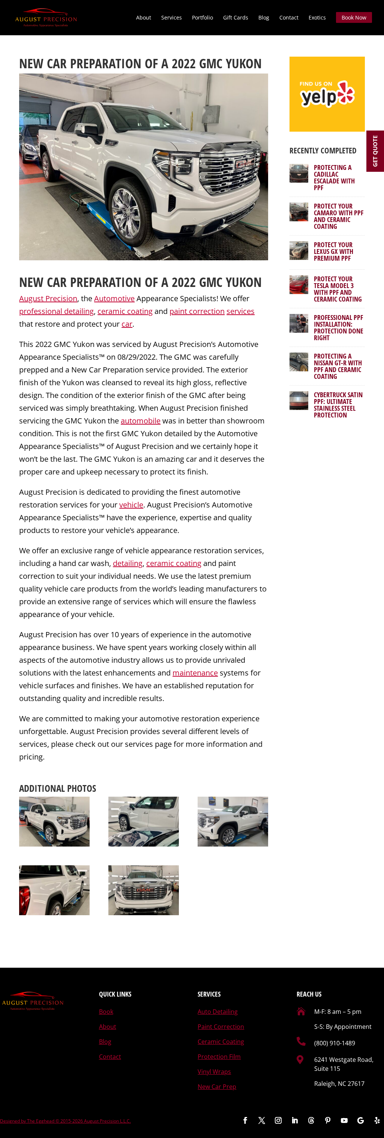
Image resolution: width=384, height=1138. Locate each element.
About (143, 18)
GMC (210, 282)
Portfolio (202, 18)
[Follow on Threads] (311, 1120)
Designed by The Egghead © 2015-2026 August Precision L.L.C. (65, 1121)
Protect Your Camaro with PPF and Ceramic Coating (338, 216)
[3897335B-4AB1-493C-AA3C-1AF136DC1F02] (54, 890)
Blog (263, 18)
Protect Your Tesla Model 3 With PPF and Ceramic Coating (338, 288)
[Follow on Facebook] (245, 1120)
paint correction (197, 311)
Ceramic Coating (221, 1041)
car (127, 324)
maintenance (195, 673)
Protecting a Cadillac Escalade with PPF (334, 177)
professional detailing (56, 311)
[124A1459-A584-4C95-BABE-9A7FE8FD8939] (143, 822)
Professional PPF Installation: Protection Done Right (338, 327)
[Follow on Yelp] (377, 1120)
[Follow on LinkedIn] (295, 1120)
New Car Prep (217, 1086)
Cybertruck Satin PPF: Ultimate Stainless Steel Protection (338, 404)
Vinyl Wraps (214, 1071)
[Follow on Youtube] (344, 1120)
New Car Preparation (80, 282)
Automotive (114, 298)
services (240, 311)
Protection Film (219, 1056)
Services (171, 18)
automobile (140, 421)
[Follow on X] (261, 1120)
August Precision (48, 298)
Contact (288, 18)
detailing (127, 563)
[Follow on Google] (361, 1120)
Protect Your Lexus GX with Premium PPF (333, 251)
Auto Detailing (218, 1011)
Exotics (317, 18)
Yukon (244, 282)
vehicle (131, 505)
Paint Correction (221, 1026)
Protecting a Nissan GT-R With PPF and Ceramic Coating (338, 366)
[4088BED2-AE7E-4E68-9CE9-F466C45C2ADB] (54, 822)
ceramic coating (125, 311)
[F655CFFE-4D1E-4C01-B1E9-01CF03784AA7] (143, 890)
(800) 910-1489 (334, 1043)
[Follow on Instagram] (278, 1120)
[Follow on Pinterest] (327, 1120)
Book (106, 1011)
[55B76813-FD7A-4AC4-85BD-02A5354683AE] (233, 822)
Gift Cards (235, 18)
